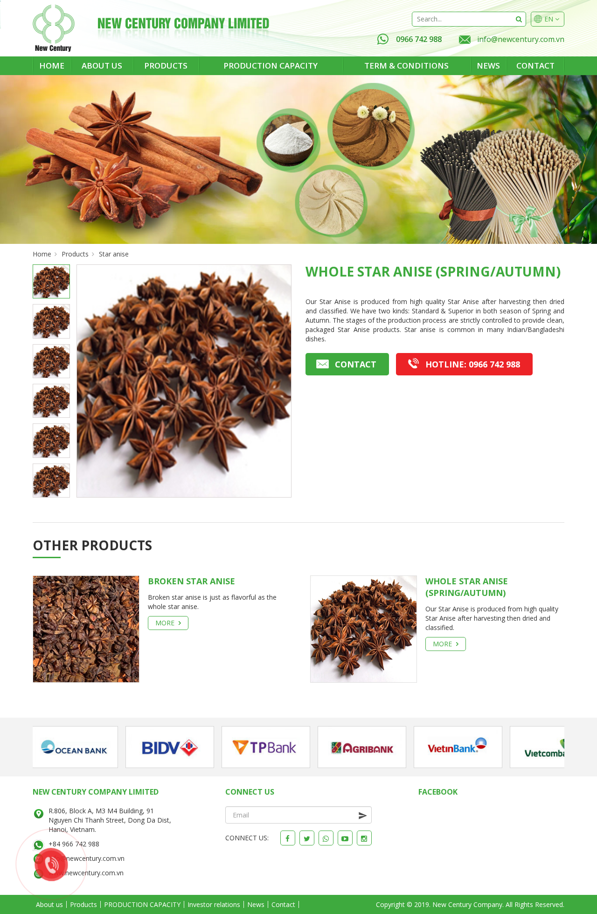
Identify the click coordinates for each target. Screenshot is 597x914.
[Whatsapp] (326, 838)
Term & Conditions (406, 65)
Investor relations (213, 904)
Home (51, 65)
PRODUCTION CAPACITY (270, 65)
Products (165, 65)
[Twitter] (306, 838)
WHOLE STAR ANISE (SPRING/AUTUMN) (466, 586)
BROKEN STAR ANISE (191, 581)
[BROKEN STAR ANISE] (86, 628)
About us (102, 65)
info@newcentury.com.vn (520, 39)
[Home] (54, 28)
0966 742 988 (419, 39)
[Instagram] (364, 838)
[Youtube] (345, 838)
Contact (535, 65)
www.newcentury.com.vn (86, 872)
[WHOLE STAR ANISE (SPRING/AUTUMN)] (364, 628)
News (488, 65)
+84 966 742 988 (74, 843)
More (165, 622)
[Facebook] (287, 838)
